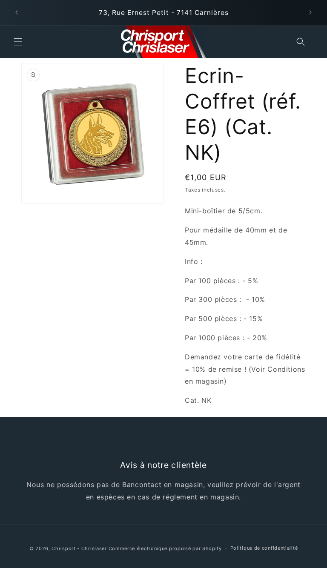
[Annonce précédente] (16, 12)
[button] (18, 41)
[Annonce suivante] (310, 12)
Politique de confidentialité (264, 548)
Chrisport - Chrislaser (79, 548)
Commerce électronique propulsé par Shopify (165, 548)
